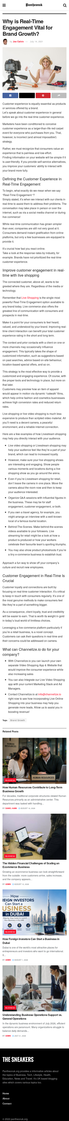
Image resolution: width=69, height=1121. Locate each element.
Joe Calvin (18, 41)
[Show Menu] (4, 5)
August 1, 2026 (21, 960)
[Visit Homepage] (34, 5)
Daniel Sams (11, 808)
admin (8, 884)
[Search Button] (64, 5)
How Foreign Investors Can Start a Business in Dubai (31, 941)
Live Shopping (30, 298)
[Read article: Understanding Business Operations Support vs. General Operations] (34, 988)
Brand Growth (17, 720)
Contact (7, 1103)
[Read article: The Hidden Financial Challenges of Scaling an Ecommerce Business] (34, 837)
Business (10, 780)
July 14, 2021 (36, 41)
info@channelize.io (49, 694)
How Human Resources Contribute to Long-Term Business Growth (32, 789)
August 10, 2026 (21, 884)
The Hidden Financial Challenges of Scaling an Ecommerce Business (31, 865)
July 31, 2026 (20, 1036)
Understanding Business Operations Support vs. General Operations (32, 1016)
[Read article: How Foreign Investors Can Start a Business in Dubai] (34, 912)
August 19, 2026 (27, 808)
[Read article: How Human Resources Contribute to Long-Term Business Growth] (34, 761)
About (6, 1098)
